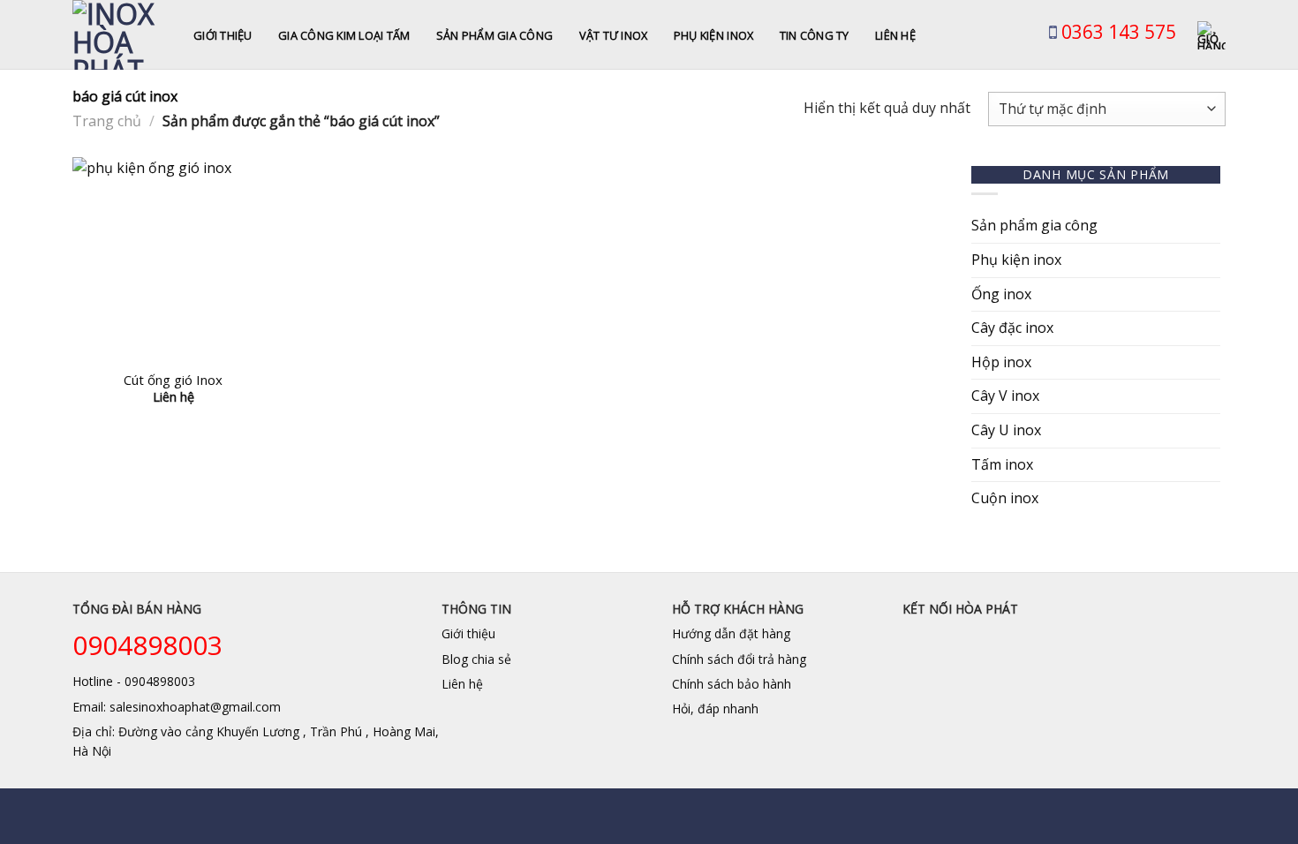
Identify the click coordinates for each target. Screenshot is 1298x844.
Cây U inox (1006, 430)
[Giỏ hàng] (1211, 35)
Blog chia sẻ (476, 659)
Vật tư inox (613, 35)
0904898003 (147, 645)
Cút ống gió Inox (173, 380)
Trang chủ (106, 121)
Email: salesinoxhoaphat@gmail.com (176, 706)
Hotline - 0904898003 (133, 681)
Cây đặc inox (1012, 327)
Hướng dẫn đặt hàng (731, 633)
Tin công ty (814, 35)
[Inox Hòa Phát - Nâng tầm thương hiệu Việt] (119, 35)
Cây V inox (1005, 395)
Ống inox (1001, 294)
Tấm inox (1002, 464)
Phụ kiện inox (713, 35)
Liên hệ (895, 35)
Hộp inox (1001, 362)
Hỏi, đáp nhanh (715, 708)
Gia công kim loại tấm (344, 35)
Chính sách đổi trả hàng (739, 659)
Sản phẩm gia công (494, 35)
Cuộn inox (1004, 498)
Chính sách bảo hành (731, 683)
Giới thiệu (223, 35)
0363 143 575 (1116, 31)
